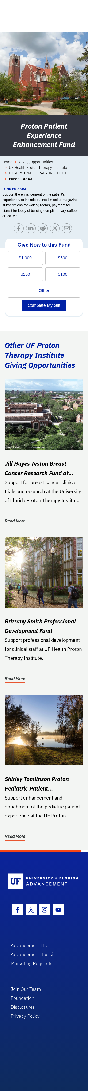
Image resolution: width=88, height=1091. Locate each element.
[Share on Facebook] (20, 229)
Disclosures (23, 1007)
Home (7, 161)
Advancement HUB (30, 945)
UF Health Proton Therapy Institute (38, 167)
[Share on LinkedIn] (32, 229)
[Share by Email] (68, 229)
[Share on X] (56, 229)
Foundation (22, 998)
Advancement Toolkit (33, 954)
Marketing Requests (32, 963)
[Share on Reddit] (44, 229)
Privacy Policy (25, 1016)
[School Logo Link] (41, 881)
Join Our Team (26, 989)
